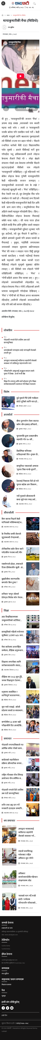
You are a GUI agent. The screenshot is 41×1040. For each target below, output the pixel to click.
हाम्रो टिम (4, 1015)
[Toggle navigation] (3, 3)
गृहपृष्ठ (4, 995)
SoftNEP (4, 1031)
